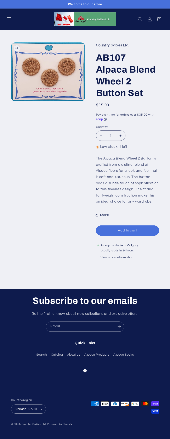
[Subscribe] (119, 327)
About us (73, 354)
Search (41, 354)
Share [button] (104, 214)
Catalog (57, 354)
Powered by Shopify (59, 424)
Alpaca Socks (123, 354)
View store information (117, 257)
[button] (9, 19)
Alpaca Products (96, 354)
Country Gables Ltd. (34, 424)
